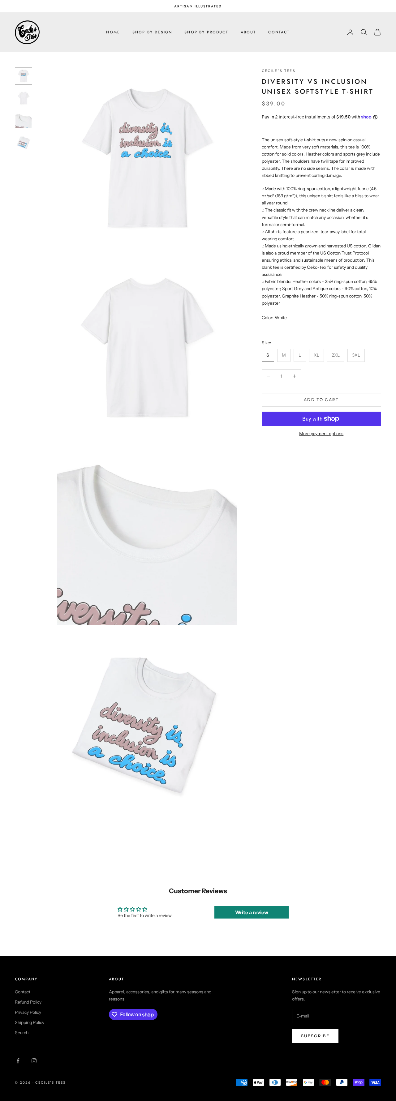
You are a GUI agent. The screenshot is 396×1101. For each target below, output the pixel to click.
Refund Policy (28, 1002)
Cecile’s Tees (278, 71)
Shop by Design (152, 32)
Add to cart (321, 399)
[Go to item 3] (23, 120)
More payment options (321, 433)
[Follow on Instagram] (34, 1061)
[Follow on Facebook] (18, 1061)
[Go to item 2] (23, 98)
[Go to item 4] (23, 142)
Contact (279, 32)
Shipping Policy (29, 1022)
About (248, 32)
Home (113, 32)
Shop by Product (206, 32)
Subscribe (315, 1035)
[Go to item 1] (23, 75)
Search (21, 1032)
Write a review (251, 912)
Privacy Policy (28, 1012)
